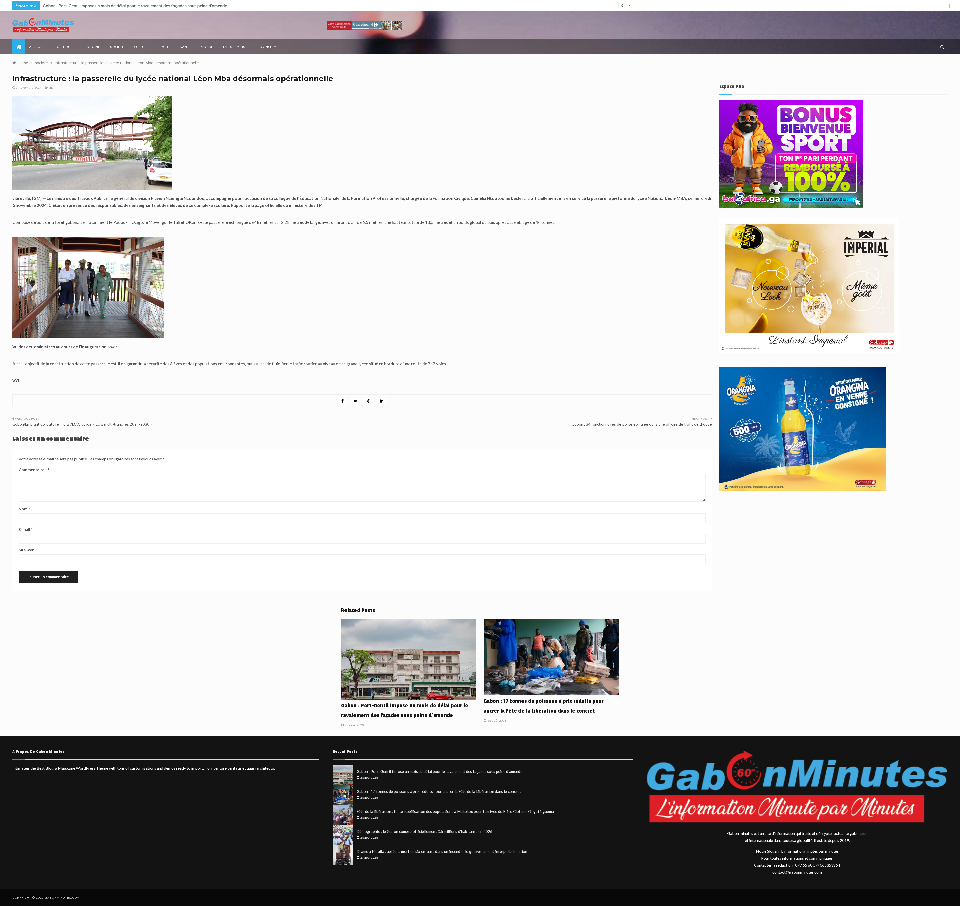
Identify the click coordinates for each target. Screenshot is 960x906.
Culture (141, 47)
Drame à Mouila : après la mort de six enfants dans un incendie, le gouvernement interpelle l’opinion (442, 851)
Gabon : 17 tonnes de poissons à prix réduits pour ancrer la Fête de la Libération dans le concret (439, 791)
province (264, 47)
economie (91, 47)
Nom (24, 508)
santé (185, 47)
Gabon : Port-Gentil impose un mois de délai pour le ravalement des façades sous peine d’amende (134, 5)
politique (63, 47)
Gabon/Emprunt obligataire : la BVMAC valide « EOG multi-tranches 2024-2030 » (82, 424)
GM (51, 87)
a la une (37, 47)
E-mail (26, 529)
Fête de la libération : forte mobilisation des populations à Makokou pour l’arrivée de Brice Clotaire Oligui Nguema (455, 811)
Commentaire (33, 469)
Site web (27, 549)
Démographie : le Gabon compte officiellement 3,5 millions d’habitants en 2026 (425, 831)
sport (164, 47)
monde (207, 47)
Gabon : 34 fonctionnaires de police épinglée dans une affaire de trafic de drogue (642, 424)
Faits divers (234, 47)
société (117, 47)
